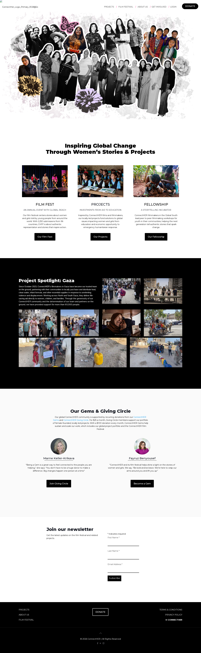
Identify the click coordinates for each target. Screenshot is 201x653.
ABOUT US (24, 615)
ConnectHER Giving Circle (75, 420)
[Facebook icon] (98, 643)
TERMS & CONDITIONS (170, 610)
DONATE (190, 6)
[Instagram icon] (103, 643)
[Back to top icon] (100, 633)
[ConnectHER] (19, 7)
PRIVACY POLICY (173, 615)
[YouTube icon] (101, 643)
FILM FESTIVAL (26, 620)
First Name (114, 537)
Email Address (115, 564)
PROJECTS (24, 610)
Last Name (114, 551)
